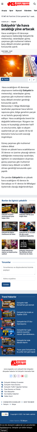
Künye (14, 404)
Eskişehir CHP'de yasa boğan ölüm (26, 215)
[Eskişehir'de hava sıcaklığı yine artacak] (18, 66)
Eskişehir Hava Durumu (12, 385)
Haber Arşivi (8, 396)
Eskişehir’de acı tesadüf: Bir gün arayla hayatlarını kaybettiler (27, 234)
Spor (11, 11)
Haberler (5, 22)
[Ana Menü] (2, 4)
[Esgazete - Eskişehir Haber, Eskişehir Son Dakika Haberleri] (18, 4)
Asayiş (4, 11)
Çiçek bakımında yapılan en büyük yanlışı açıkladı (9, 252)
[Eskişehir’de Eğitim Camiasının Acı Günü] (10, 226)
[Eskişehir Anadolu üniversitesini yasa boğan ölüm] (10, 208)
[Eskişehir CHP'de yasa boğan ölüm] (27, 208)
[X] (14, 376)
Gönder (6, 284)
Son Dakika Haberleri (11, 394)
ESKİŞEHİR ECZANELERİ (11, 402)
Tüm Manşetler (9, 392)
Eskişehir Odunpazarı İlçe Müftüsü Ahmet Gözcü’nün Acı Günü (26, 252)
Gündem (27, 11)
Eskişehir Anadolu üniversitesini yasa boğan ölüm (8, 216)
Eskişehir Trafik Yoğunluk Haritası (16, 387)
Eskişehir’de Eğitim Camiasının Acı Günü (8, 233)
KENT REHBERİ (29, 402)
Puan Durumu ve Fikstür (12, 389)
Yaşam (13, 22)
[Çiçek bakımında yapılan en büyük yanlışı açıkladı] (10, 244)
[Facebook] (11, 376)
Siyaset (19, 11)
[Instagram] (18, 376)
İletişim (6, 404)
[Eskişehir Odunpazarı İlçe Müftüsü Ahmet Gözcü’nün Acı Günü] (27, 244)
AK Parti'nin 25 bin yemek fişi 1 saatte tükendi (18, 16)
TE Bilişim (23, 421)
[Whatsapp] (26, 376)
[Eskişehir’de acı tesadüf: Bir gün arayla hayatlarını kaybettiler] (27, 226)
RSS (6, 414)
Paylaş (6, 79)
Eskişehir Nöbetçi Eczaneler (14, 382)
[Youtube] (22, 376)
